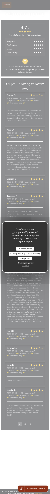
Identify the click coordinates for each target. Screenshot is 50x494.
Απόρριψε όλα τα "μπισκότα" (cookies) (25, 253)
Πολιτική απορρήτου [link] (26, 263)
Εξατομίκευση (25, 258)
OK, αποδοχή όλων (25, 249)
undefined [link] (25, 266)
